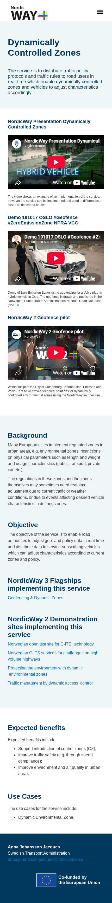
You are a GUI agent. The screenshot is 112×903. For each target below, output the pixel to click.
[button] (100, 12)
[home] (28, 13)
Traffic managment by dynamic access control (50, 683)
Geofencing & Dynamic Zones (35, 598)
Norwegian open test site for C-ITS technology (51, 644)
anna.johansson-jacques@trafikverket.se (45, 859)
